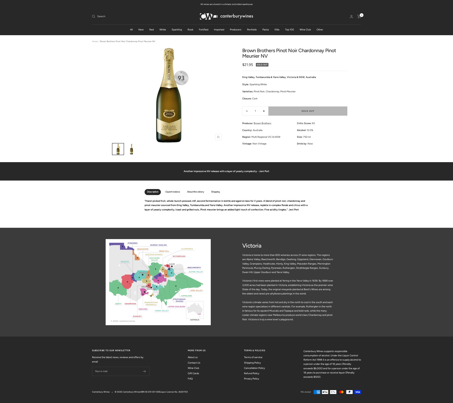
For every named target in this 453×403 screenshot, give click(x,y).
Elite (277, 29)
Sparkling (177, 29)
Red (151, 29)
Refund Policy (251, 373)
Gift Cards (193, 373)
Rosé (190, 29)
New (141, 29)
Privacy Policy (251, 378)
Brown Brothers (262, 123)
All (131, 29)
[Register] (144, 371)
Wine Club (305, 29)
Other (320, 29)
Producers (235, 29)
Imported (219, 29)
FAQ (190, 378)
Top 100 (289, 29)
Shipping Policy (252, 362)
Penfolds (252, 29)
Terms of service (253, 357)
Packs (265, 29)
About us (193, 357)
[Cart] (359, 16)
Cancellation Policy (254, 368)
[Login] (351, 16)
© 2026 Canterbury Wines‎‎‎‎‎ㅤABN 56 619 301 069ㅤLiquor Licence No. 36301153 (151, 392)
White (162, 29)
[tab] (153, 192)
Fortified (203, 29)
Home (95, 41)
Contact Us (194, 362)
